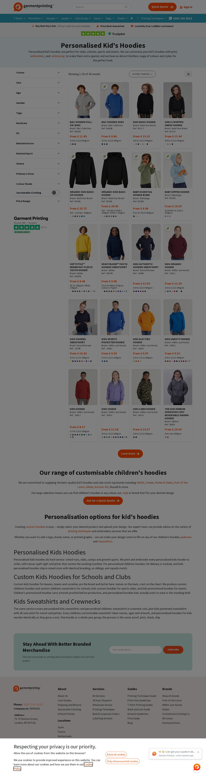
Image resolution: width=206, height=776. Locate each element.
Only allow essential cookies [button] (122, 761)
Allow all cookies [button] (116, 754)
